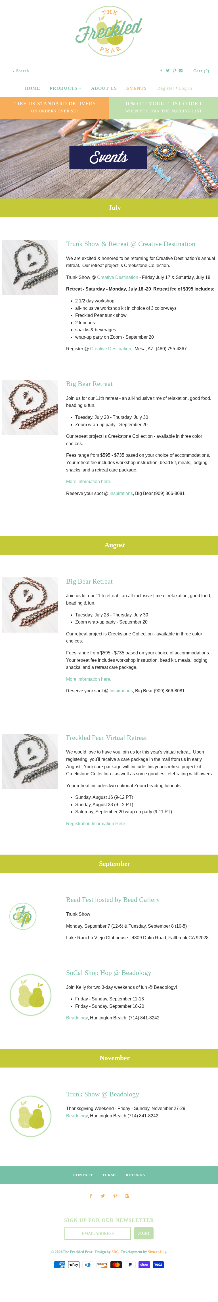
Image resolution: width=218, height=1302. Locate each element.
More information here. (88, 481)
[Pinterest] (174, 71)
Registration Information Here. (96, 823)
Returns (135, 1175)
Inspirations (121, 493)
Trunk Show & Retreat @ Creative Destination (130, 243)
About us (104, 88)
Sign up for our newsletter (109, 1220)
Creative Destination (117, 277)
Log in (185, 88)
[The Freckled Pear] (109, 9)
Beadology (77, 1017)
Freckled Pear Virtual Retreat (106, 737)
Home (32, 88)
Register (165, 88)
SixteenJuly (157, 1252)
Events (136, 88)
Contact (83, 1175)
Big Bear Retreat (89, 383)
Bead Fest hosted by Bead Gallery (113, 899)
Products (66, 88)
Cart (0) (201, 71)
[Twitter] (167, 71)
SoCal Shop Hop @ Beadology (108, 972)
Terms (109, 1175)
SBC (115, 1252)
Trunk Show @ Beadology (102, 1094)
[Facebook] (161, 71)
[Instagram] (180, 71)
